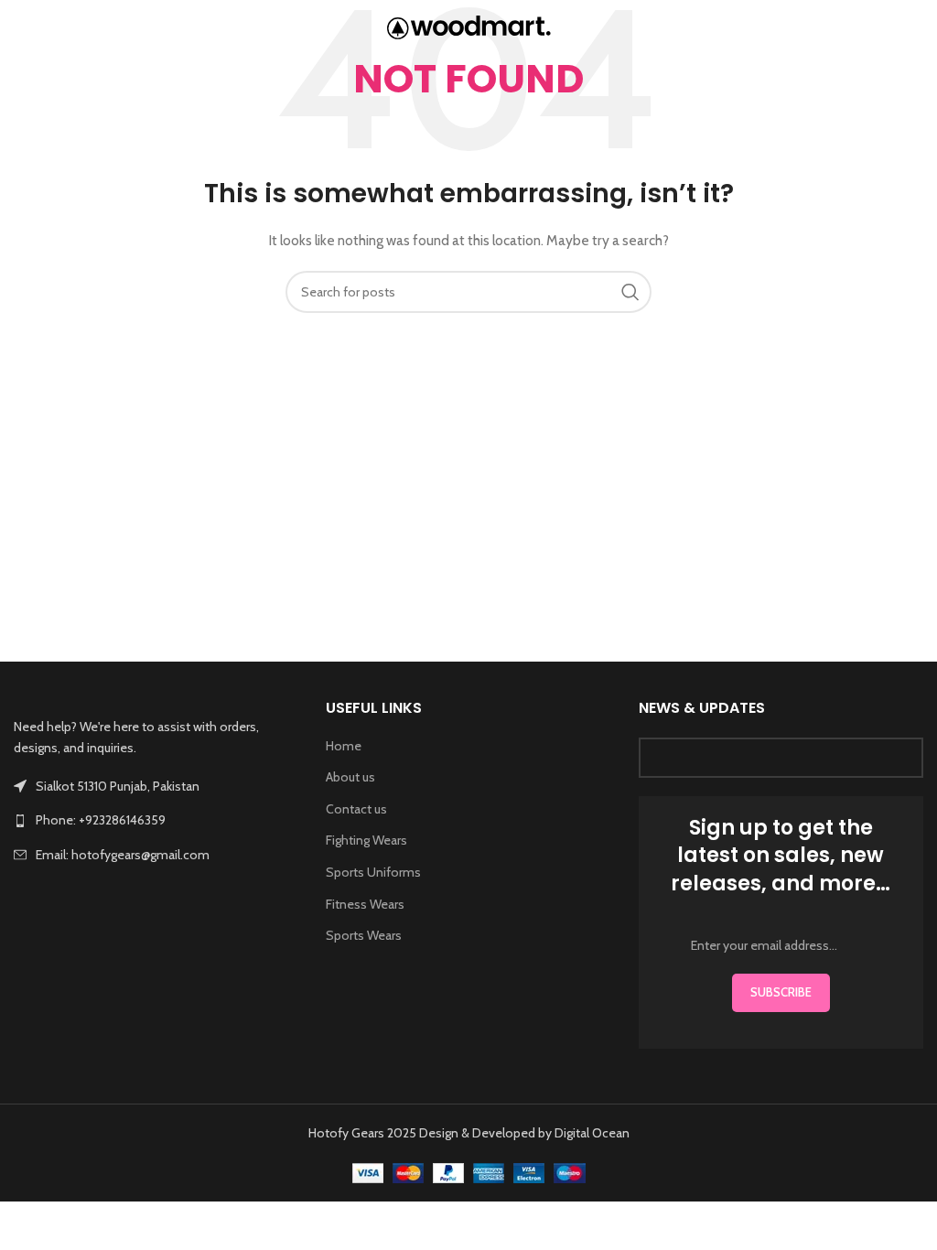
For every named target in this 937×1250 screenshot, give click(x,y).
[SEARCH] (630, 292)
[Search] (914, 27)
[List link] (156, 820)
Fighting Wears (366, 840)
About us (350, 777)
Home (343, 746)
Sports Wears (364, 935)
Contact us (356, 809)
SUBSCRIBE (781, 992)
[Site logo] (469, 25)
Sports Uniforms (373, 872)
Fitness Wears (365, 904)
